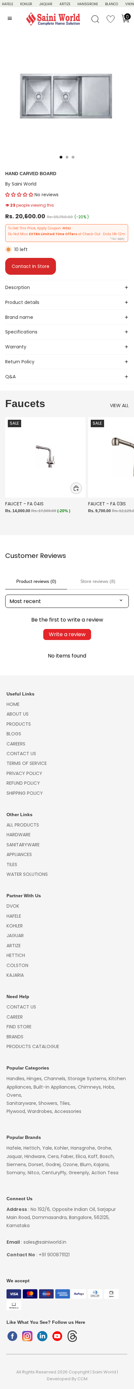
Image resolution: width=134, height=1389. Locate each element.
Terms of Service (27, 763)
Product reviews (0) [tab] (36, 581)
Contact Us (21, 753)
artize (14, 945)
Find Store (19, 1026)
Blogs (14, 734)
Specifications (21, 332)
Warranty (15, 347)
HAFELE (7, 4)
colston (17, 965)
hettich (16, 955)
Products (19, 724)
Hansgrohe (87, 4)
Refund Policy (23, 783)
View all (119, 405)
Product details (22, 302)
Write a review (67, 634)
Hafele (14, 916)
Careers (16, 744)
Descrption (17, 287)
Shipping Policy (25, 793)
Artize (65, 4)
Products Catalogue (33, 1046)
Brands (15, 1036)
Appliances (19, 854)
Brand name (19, 317)
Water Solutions (27, 874)
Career (15, 1017)
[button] (19, 194)
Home (13, 704)
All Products (23, 825)
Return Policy (19, 361)
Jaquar (45, 4)
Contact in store (30, 266)
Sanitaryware (23, 844)
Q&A (10, 376)
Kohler (26, 4)
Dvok (13, 906)
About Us (18, 714)
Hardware (19, 834)
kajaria (15, 975)
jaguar (15, 935)
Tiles (12, 864)
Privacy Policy (24, 773)
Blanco (111, 4)
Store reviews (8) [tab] (97, 581)
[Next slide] (121, 472)
